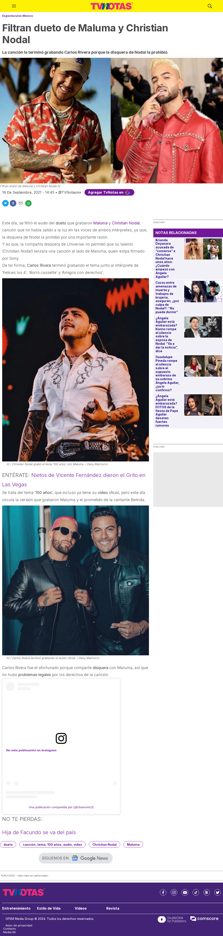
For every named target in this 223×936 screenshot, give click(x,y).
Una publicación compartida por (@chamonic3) (61, 807)
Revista (112, 908)
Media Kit (9, 932)
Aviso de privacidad (18, 925)
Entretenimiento (16, 908)
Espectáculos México (17, 15)
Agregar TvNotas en (106, 192)
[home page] (112, 6)
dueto (8, 844)
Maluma (100, 223)
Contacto (9, 928)
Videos (81, 908)
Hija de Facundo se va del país (39, 832)
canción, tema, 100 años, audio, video (52, 844)
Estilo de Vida (49, 908)
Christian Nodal (126, 223)
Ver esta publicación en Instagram (31, 750)
